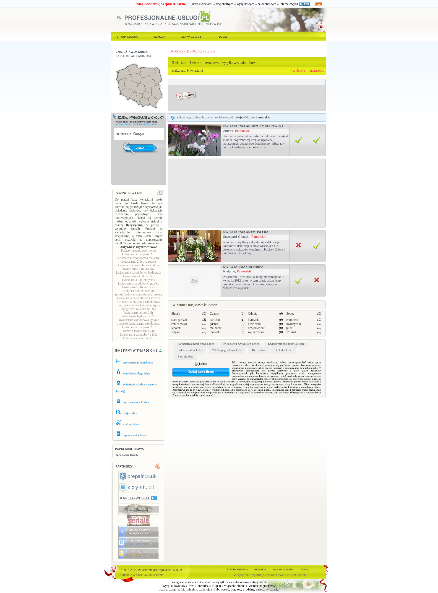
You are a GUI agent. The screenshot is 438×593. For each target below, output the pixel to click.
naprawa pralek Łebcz (134, 435)
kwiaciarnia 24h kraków (138, 269)
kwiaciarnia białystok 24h (138, 254)
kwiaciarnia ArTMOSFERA (246, 232)
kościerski (254, 324)
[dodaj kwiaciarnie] (223, 36)
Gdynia (252, 313)
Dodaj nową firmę (201, 371)
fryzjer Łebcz (130, 413)
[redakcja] (159, 36)
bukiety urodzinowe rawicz (138, 250)
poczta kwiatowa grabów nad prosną (138, 294)
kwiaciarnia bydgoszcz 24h (138, 316)
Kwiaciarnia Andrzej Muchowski (253, 126)
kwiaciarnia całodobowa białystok (138, 258)
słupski (175, 332)
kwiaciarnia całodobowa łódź (138, 334)
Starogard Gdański (236, 236)
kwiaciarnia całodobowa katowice (138, 298)
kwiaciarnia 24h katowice (138, 287)
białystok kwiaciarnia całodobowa (138, 323)
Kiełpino (229, 271)
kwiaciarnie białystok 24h (138, 327)
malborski (216, 328)
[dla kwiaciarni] (191, 36)
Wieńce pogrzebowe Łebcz (227, 350)
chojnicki (292, 319)
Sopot (290, 313)
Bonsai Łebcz (185, 356)
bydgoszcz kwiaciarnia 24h (138, 309)
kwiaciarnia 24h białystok (138, 280)
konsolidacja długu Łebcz (136, 373)
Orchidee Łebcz (284, 350)
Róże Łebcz (258, 350)
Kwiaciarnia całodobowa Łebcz (286, 343)
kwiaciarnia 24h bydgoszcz (138, 261)
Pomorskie (242, 131)
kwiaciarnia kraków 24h (138, 276)
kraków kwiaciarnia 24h (138, 338)
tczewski (215, 332)
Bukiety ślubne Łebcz (190, 350)
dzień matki (176, 589)
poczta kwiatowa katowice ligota (139, 305)
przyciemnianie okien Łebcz (138, 362)
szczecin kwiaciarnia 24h (139, 331)
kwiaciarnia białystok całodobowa (138, 301)
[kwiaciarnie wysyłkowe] (127, 36)
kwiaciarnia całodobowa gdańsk (138, 283)
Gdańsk (214, 313)
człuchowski (179, 324)
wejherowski (256, 332)
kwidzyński (293, 324)
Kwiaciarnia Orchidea (243, 267)
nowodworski (256, 328)
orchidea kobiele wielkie (138, 291)
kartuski (215, 319)
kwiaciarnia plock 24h (138, 312)
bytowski (254, 319)
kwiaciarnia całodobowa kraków (138, 265)
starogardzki (179, 319)
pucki (289, 328)
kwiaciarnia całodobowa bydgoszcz (138, 272)
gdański (214, 324)
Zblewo (228, 131)
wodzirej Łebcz (131, 424)
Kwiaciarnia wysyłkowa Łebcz (241, 343)
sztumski (291, 332)
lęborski (176, 328)
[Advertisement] (139, 172)
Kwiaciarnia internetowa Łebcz (196, 343)
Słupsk (175, 313)
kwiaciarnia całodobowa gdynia (138, 320)
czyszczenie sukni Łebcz (136, 402)
